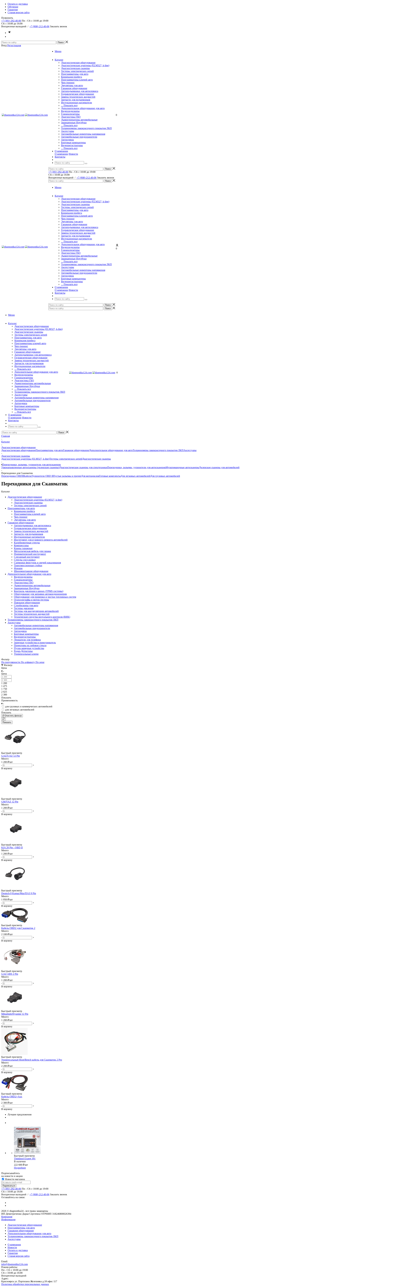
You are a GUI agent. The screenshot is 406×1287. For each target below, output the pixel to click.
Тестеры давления (23, 608)
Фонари (18, 568)
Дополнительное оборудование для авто (83, 108)
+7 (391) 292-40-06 (11, 20)
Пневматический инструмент (30, 554)
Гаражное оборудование (74, 88)
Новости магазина (14, 1179)
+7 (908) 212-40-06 (39, 26)
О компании (61, 154)
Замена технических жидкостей (78, 96)
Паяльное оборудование (27, 602)
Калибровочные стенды (27, 542)
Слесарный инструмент (27, 557)
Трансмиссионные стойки (28, 565)
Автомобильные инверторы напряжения (83, 134)
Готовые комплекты (110, 476)
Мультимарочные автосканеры (182, 467)
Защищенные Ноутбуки (74, 122)
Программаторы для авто (74, 74)
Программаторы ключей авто (77, 79)
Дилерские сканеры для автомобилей (219, 467)
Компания (6, 1216)
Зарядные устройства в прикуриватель (35, 642)
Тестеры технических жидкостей (31, 614)
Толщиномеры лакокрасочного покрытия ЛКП (86, 128)
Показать (7, 722)
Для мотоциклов (90, 476)
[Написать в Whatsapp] (9, 36)
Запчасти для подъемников (75, 99)
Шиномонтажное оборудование (31, 571)
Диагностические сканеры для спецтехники (83, 467)
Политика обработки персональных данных (25, 1284)
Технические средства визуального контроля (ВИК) (42, 617)
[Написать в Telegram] (9, 32)
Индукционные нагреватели (76, 102)
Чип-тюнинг (68, 82)
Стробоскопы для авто (26, 605)
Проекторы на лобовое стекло (30, 645)
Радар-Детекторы (23, 651)
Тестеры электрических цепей (77, 71)
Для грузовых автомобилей (165, 476)
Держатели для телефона (27, 639)
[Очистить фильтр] (3, 719)
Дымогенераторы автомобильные (79, 119)
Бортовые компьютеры (73, 142)
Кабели (28, 476)
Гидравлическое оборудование (77, 94)
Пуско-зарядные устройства (29, 648)
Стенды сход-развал (25, 559)
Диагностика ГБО (71, 116)
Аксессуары (67, 131)
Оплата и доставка (18, 1250)
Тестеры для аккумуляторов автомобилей (36, 611)
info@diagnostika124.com (14, 1264)
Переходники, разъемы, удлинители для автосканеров (136, 467)
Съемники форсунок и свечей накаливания (37, 562)
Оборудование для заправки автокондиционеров (40, 594)
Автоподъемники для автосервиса (79, 91)
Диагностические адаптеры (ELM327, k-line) (85, 65)
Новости (73, 154)
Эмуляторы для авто (72, 85)
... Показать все (69, 105)
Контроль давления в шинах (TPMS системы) (38, 591)
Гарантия (13, 1253)
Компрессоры (21, 545)
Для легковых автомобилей (135, 476)
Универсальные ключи (26, 654)
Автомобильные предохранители (79, 136)
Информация (8, 1219)
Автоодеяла (67, 139)
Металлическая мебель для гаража (32, 551)
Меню (58, 51)
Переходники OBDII (12, 476)
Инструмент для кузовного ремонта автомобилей (41, 539)
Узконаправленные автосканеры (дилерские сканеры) (30, 467)
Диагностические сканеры (75, 68)
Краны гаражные (23, 548)
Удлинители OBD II (42, 476)
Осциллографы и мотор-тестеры (31, 599)
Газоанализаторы (70, 114)
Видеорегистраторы (72, 145)
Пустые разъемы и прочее (67, 476)
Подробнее (20, 1167)
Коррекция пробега (71, 77)
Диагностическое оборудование (78, 62)
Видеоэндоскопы (70, 111)
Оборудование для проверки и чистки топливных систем (45, 597)
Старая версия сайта (18, 1256)
